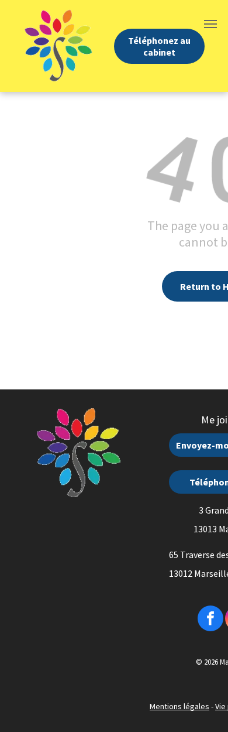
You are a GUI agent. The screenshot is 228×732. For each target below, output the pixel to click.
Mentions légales (179, 706)
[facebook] (210, 620)
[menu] (210, 24)
